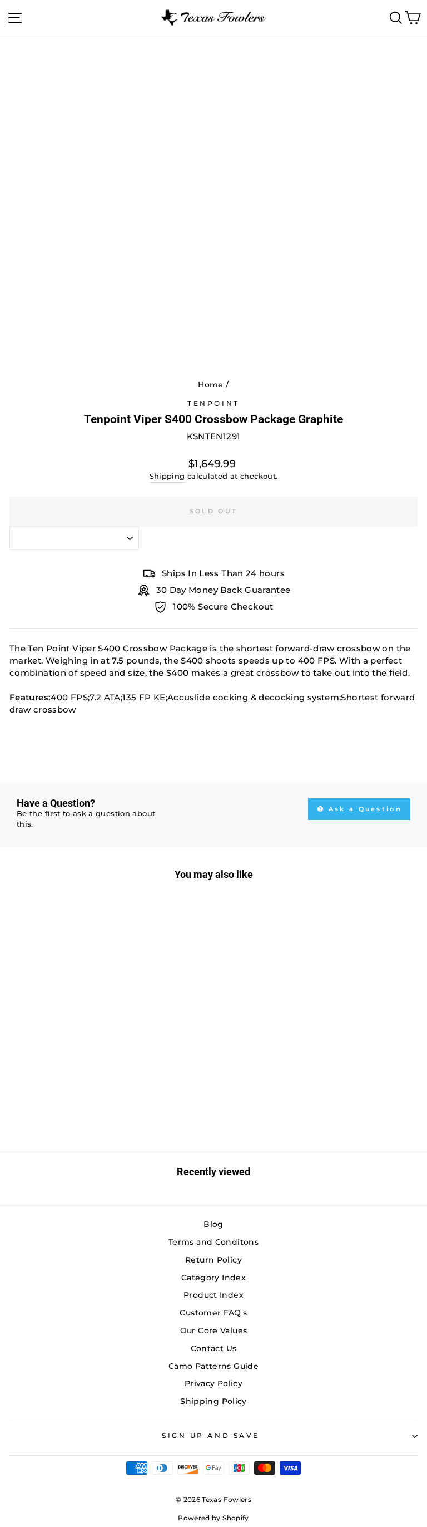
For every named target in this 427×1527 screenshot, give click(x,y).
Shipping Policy (213, 1401)
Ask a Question (364, 809)
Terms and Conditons (213, 1242)
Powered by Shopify (213, 1518)
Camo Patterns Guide (213, 1366)
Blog (213, 1224)
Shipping (167, 476)
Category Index (213, 1277)
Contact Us (214, 1348)
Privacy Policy (213, 1383)
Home (210, 384)
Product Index (213, 1294)
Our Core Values (213, 1330)
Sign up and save (211, 1436)
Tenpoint (213, 403)
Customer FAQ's (213, 1312)
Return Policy (213, 1259)
